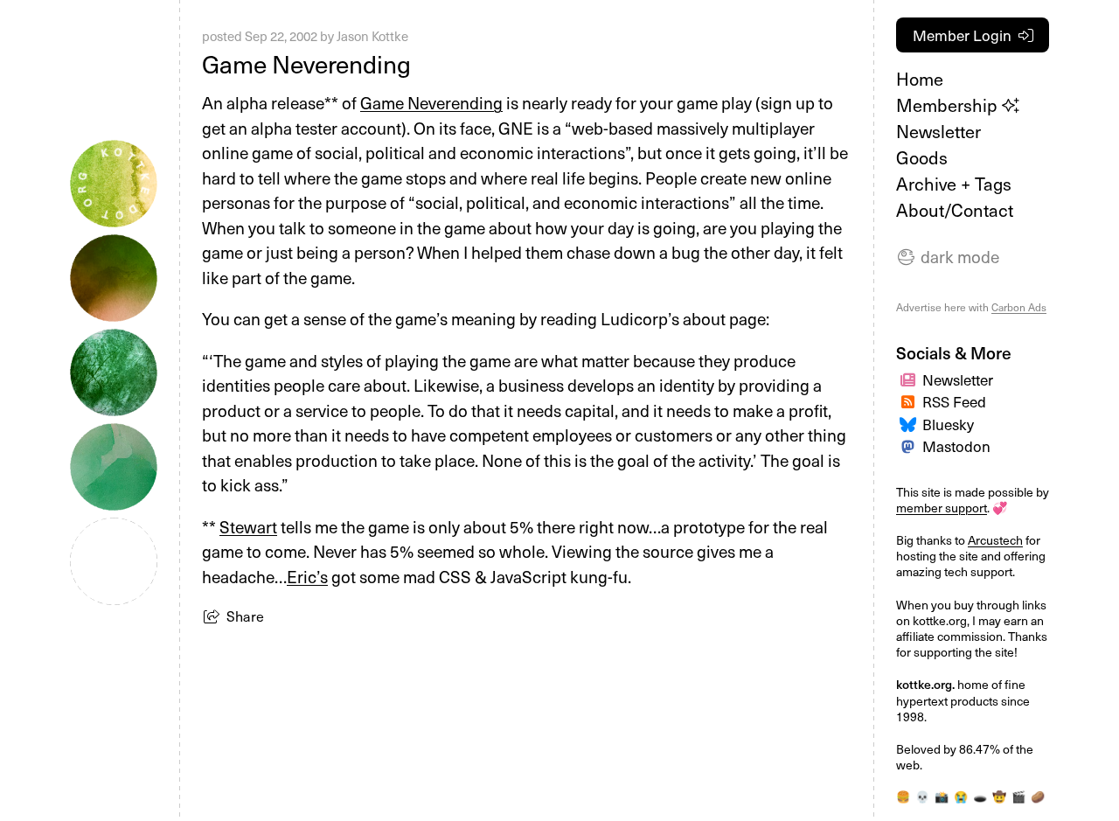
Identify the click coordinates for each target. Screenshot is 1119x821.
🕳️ (980, 796)
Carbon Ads (1018, 307)
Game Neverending (431, 102)
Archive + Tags (953, 183)
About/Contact (954, 210)
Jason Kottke (372, 35)
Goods (922, 157)
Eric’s (307, 576)
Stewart (248, 526)
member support (941, 507)
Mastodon (956, 446)
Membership (949, 105)
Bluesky (948, 424)
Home (919, 79)
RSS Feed (954, 401)
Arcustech (995, 540)
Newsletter (938, 131)
